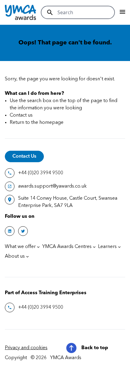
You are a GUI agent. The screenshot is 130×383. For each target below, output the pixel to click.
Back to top (94, 348)
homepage (51, 122)
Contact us (21, 115)
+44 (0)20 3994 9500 (40, 173)
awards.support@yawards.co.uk (52, 186)
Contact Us (24, 156)
